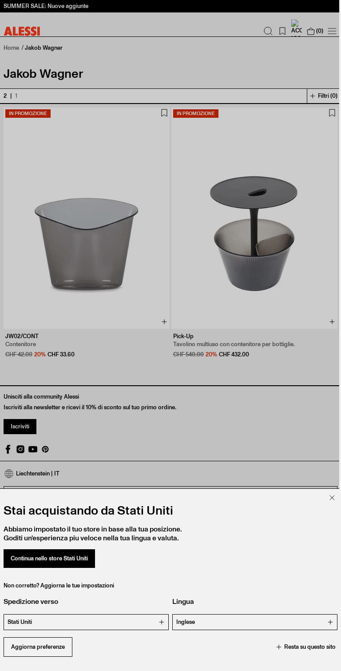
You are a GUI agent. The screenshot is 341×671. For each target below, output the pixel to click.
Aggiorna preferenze (38, 646)
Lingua (183, 601)
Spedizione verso (31, 601)
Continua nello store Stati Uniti (49, 558)
